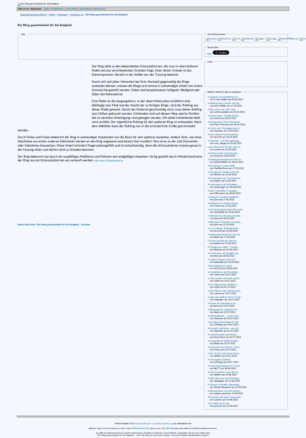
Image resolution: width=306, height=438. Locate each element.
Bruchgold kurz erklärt (221, 266)
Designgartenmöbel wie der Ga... (226, 159)
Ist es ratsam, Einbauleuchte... (225, 228)
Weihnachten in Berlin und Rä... (225, 103)
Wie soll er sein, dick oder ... (224, 109)
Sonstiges (63, 14)
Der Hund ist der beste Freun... (225, 353)
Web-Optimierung (164, 423)
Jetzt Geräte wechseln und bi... (225, 278)
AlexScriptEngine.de (144, 423)
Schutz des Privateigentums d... (226, 128)
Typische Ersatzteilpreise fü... (224, 97)
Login (46, 9)
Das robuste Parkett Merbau (224, 134)
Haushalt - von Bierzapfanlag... (225, 140)
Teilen (209, 54)
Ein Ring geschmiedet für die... (225, 322)
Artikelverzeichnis (141, 428)
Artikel (52, 14)
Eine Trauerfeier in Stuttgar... (224, 191)
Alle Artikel (85, 9)
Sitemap (170, 428)
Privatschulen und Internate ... (225, 153)
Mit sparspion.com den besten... (226, 391)
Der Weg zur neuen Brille (222, 165)
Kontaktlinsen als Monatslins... (225, 272)
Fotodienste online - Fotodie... (224, 247)
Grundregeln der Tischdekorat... (226, 178)
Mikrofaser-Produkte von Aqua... (226, 222)
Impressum (98, 9)
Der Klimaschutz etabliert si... (224, 284)
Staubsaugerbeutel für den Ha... (226, 234)
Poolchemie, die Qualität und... (225, 253)
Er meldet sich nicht (219, 403)
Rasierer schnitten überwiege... (225, 384)
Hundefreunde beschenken (223, 334)
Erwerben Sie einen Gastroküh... (226, 397)
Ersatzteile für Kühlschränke (224, 341)
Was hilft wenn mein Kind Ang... (225, 378)
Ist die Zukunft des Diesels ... (224, 241)
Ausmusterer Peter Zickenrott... (225, 122)
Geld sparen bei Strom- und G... (226, 347)
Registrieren (57, 9)
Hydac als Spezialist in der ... (224, 303)
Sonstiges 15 (76, 14)
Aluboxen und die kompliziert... (225, 197)
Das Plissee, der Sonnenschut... (226, 291)
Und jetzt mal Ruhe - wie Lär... (225, 328)
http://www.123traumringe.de (108, 160)
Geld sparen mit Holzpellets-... (225, 184)
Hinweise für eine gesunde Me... (226, 216)
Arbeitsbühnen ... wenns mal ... (225, 316)
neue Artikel (72, 9)
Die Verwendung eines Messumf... (227, 209)
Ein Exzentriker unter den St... (225, 372)
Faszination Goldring (220, 359)
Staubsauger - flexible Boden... (225, 115)
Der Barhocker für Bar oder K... (225, 147)
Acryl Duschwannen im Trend (225, 366)
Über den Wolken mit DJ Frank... (226, 297)
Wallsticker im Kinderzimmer (224, 203)
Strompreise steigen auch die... (225, 172)
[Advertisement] (97, 47)
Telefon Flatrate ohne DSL (223, 259)
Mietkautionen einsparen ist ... (225, 309)
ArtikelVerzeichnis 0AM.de (33, 14)
